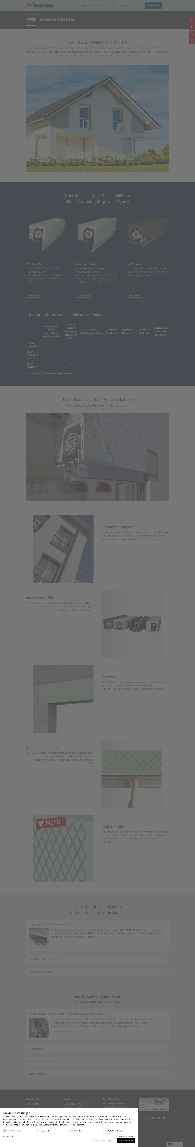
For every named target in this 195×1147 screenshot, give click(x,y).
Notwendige (14, 1130)
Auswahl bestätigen (103, 1140)
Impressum (8, 1136)
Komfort (78, 1130)
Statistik (45, 1130)
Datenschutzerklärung (74, 1125)
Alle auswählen (126, 1140)
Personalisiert (115, 1130)
